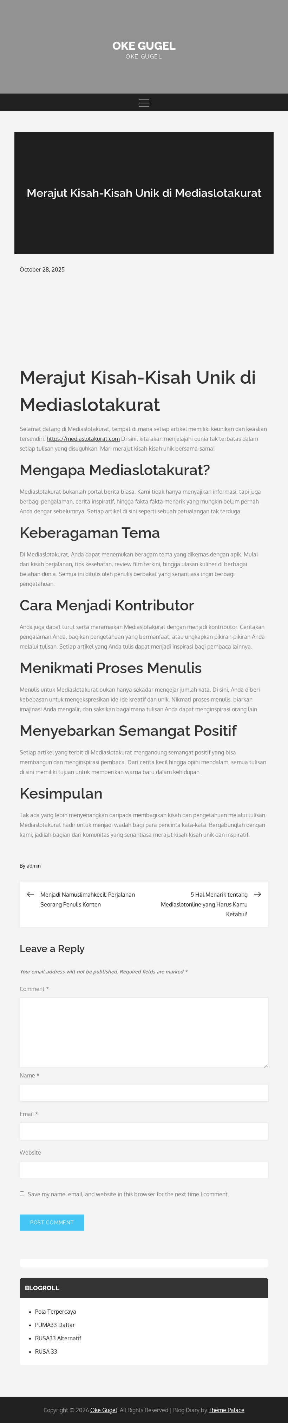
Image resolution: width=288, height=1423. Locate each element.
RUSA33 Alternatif (58, 1338)
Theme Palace (226, 1410)
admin (34, 866)
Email (29, 1113)
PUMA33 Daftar (55, 1324)
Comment (34, 988)
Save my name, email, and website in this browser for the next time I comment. (128, 1194)
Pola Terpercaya (55, 1311)
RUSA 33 (46, 1351)
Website (30, 1152)
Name (30, 1075)
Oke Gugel (144, 45)
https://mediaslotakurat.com (83, 438)
